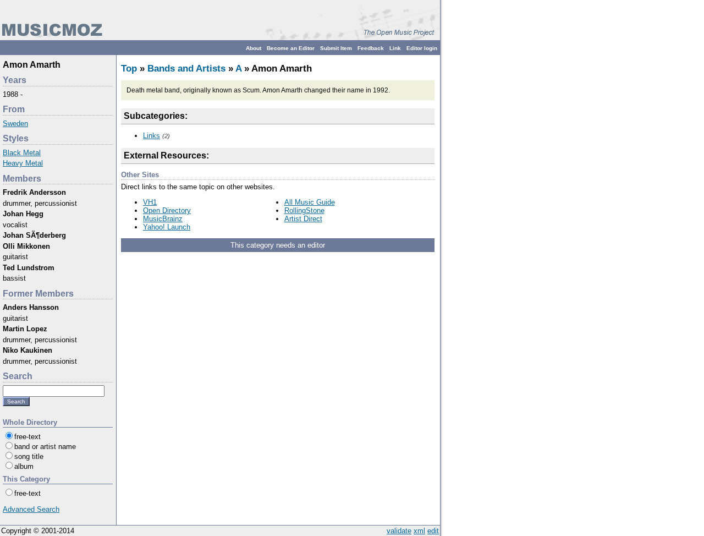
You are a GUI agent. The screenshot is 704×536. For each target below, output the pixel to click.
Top (129, 68)
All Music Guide (309, 202)
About (253, 48)
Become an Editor (291, 48)
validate (399, 531)
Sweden (15, 123)
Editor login (421, 48)
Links (151, 136)
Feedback (371, 48)
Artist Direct (303, 219)
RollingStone (304, 210)
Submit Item (336, 48)
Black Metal (22, 153)
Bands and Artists (186, 68)
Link (395, 48)
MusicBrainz (163, 219)
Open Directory (167, 210)
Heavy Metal (23, 163)
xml (419, 531)
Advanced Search (31, 509)
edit (433, 531)
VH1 (150, 202)
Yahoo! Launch (166, 227)
